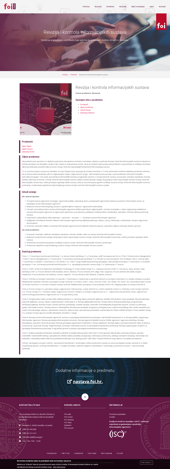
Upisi (152, 6)
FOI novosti (68, 428)
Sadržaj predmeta (87, 113)
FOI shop (67, 422)
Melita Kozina (27, 149)
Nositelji (122, 6)
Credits (112, 417)
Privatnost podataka (117, 414)
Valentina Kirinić (28, 152)
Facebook (52, 453)
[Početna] (10, 6)
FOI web (67, 414)
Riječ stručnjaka (138, 6)
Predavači (84, 104)
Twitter (65, 453)
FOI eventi (68, 417)
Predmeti (110, 6)
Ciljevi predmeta (86, 107)
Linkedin (78, 453)
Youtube (92, 453)
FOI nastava (69, 419)
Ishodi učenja (85, 110)
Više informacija (59, 467)
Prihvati (146, 463)
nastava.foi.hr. (88, 381)
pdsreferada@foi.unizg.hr (32, 437)
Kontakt (162, 6)
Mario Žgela (26, 146)
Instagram (106, 453)
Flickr (120, 453)
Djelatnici (67, 425)
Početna (86, 6)
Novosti (98, 6)
